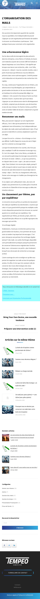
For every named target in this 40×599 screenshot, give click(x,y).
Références (17, 587)
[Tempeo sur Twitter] (9, 545)
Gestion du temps (7, 499)
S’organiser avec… (9, 294)
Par (26, 27)
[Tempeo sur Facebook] (4, 545)
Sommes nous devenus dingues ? (26, 359)
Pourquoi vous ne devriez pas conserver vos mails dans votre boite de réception (25, 409)
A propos (17, 585)
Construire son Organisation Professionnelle (17, 298)
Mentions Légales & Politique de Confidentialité (20, 595)
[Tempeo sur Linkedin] (14, 545)
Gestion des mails (13, 27)
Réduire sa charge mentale (23, 371)
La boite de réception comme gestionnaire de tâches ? (24, 349)
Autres (4, 492)
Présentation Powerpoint (10, 503)
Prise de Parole (6, 506)
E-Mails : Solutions (8, 291)
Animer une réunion (8, 488)
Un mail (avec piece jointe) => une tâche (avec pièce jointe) (26, 396)
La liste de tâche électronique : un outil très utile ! (26, 384)
